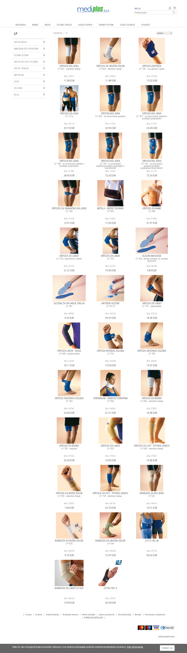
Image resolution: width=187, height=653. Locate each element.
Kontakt (138, 614)
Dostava (38, 614)
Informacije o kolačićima (155, 614)
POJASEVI (145, 25)
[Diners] (167, 627)
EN (139, 8)
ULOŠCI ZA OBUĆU (127, 25)
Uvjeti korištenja (52, 614)
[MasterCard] (141, 627)
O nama (28, 614)
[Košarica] (174, 8)
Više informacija (135, 647)
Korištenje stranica (70, 614)
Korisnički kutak (124, 614)
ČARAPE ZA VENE (106, 25)
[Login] (169, 8)
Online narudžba (88, 614)
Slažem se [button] (167, 648)
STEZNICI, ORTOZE (64, 25)
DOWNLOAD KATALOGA (93, 617)
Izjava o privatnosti (107, 614)
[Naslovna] (94, 9)
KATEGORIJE (21, 25)
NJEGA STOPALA (85, 25)
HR (136, 8)
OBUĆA (47, 25)
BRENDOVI (58, 33)
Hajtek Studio (169, 637)
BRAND (35, 25)
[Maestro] (148, 627)
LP (66, 33)
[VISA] (156, 627)
